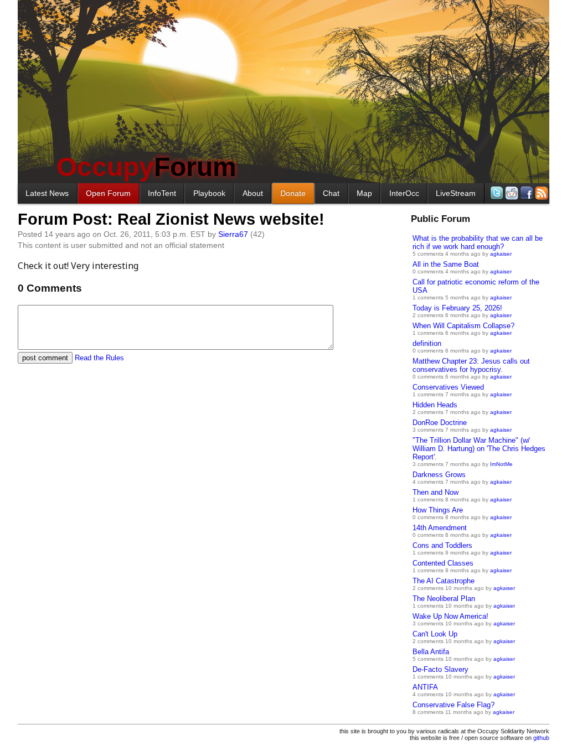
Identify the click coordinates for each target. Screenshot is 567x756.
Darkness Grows (439, 474)
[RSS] (540, 193)
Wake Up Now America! (450, 616)
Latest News (47, 193)
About (253, 193)
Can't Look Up (435, 634)
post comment (45, 358)
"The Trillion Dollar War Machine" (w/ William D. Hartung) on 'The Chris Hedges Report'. (479, 448)
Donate (293, 193)
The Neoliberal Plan (444, 598)
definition (427, 343)
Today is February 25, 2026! (457, 308)
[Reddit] (510, 193)
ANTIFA (425, 687)
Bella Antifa (431, 652)
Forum (146, 167)
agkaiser (501, 254)
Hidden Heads (435, 405)
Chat (331, 193)
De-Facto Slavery (440, 669)
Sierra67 (233, 234)
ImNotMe (501, 464)
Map (364, 193)
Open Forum (108, 193)
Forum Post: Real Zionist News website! (171, 219)
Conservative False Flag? (453, 705)
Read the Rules (99, 358)
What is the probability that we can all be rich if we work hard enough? (478, 242)
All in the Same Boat (446, 264)
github (541, 737)
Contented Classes (443, 563)
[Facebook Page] (525, 193)
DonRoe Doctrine (440, 422)
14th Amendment (440, 528)
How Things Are (438, 510)
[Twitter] (495, 193)
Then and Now (435, 492)
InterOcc (404, 193)
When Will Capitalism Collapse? (463, 326)
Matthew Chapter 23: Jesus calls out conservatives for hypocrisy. (471, 365)
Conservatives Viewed (448, 387)
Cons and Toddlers (442, 545)
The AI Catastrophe (444, 581)
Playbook (209, 193)
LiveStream (456, 193)
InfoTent (162, 193)
